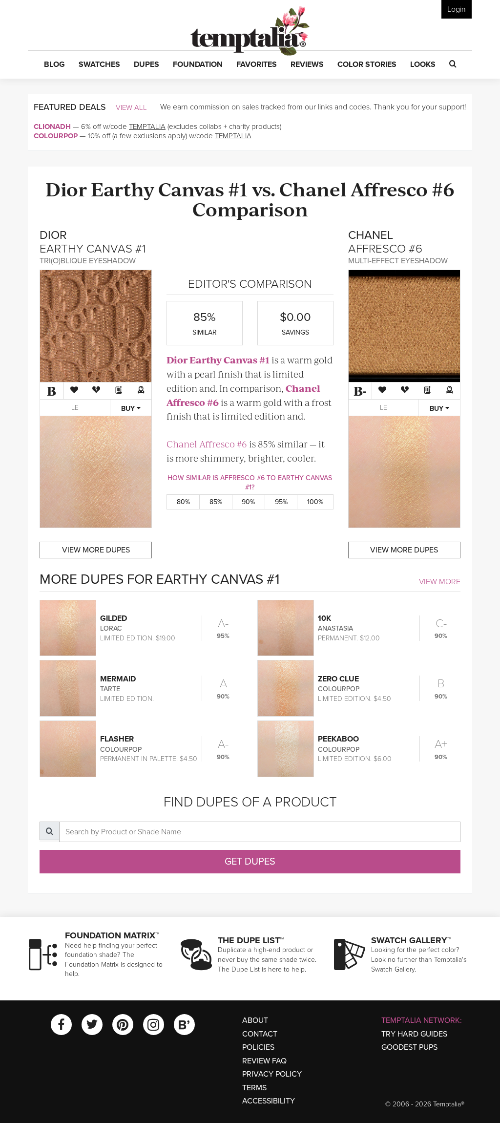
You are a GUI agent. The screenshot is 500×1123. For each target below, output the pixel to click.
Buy (129, 408)
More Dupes (96, 550)
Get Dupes (250, 862)
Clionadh (52, 126)
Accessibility (268, 1101)
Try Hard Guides (414, 1034)
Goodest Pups (409, 1047)
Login (456, 9)
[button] (54, 65)
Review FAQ (264, 1061)
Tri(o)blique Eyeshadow (88, 261)
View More (439, 582)
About (255, 1020)
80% (183, 502)
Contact (259, 1034)
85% (215, 502)
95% (281, 502)
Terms (254, 1088)
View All (131, 107)
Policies (258, 1047)
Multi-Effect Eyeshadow (398, 261)
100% (315, 502)
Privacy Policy (272, 1074)
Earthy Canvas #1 (169, 188)
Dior (66, 188)
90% (248, 502)
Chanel (313, 188)
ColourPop (56, 135)
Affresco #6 (403, 188)
